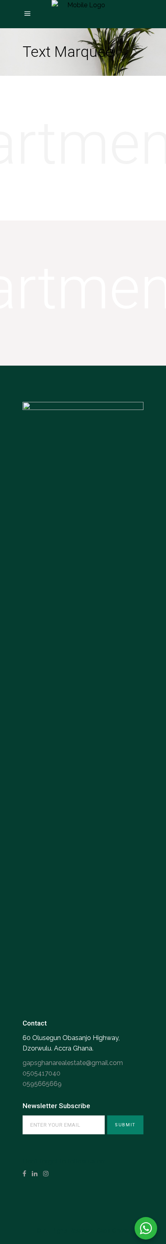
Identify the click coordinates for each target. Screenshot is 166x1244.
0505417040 (41, 1073)
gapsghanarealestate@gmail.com (73, 1063)
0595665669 (42, 1084)
